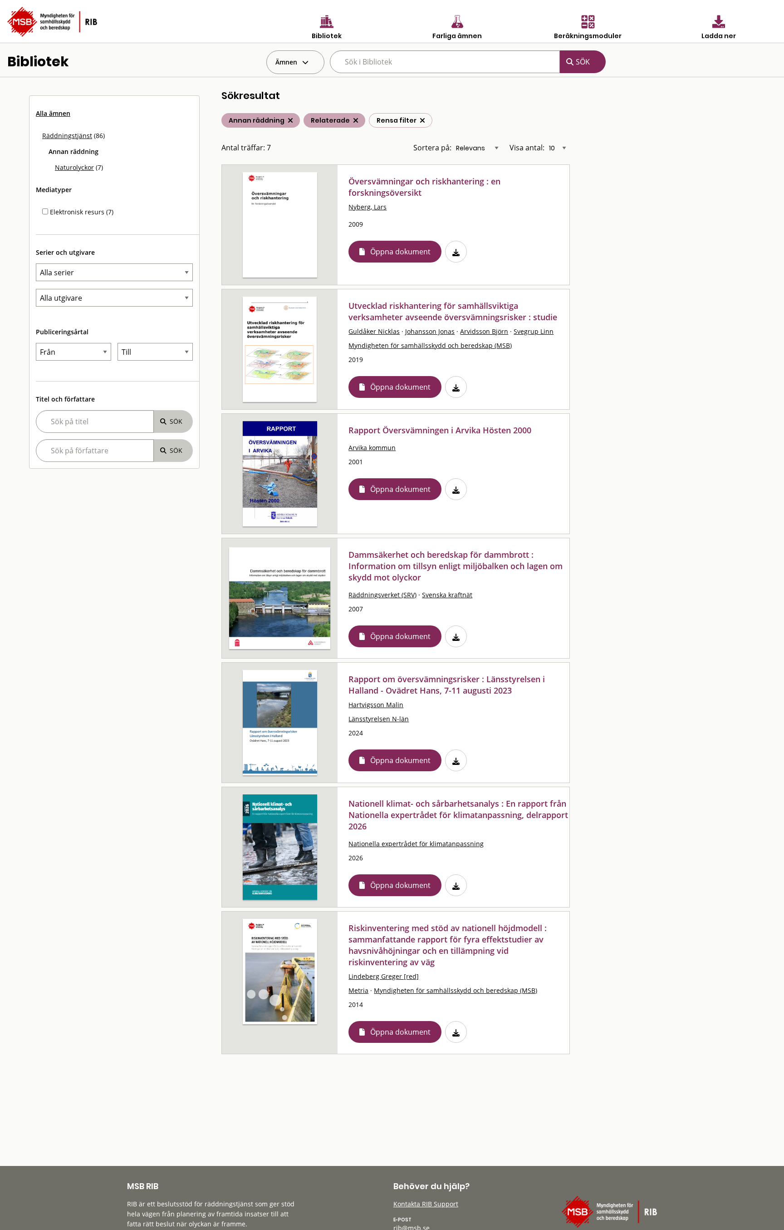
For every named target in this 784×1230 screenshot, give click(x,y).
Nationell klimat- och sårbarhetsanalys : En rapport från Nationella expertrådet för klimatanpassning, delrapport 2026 (458, 815)
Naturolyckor (74, 167)
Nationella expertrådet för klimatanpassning (416, 843)
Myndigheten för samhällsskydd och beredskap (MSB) (430, 345)
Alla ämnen (53, 113)
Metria (358, 990)
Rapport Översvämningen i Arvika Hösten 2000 (439, 430)
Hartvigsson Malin (375, 704)
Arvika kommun (372, 447)
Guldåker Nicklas (374, 331)
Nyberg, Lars (367, 207)
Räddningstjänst (67, 135)
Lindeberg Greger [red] (383, 976)
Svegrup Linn (534, 331)
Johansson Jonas (430, 331)
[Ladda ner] (456, 252)
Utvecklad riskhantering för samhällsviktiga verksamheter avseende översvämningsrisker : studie (452, 311)
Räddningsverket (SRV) (382, 594)
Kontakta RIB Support (425, 1204)
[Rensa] (422, 120)
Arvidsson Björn (484, 331)
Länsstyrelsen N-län (378, 718)
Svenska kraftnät (447, 594)
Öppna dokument (400, 252)
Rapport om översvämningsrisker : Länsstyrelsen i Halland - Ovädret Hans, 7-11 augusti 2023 (446, 685)
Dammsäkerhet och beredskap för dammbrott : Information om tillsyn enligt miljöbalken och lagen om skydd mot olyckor (455, 566)
